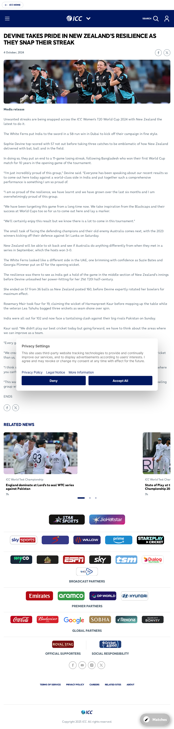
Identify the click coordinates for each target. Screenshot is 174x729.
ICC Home (14, 4)
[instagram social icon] (92, 665)
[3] (96, 498)
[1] (81, 498)
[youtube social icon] (82, 665)
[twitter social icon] (101, 665)
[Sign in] (166, 18)
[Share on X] (167, 52)
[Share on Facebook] (158, 52)
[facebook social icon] (73, 665)
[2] (90, 498)
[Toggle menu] (7, 18)
